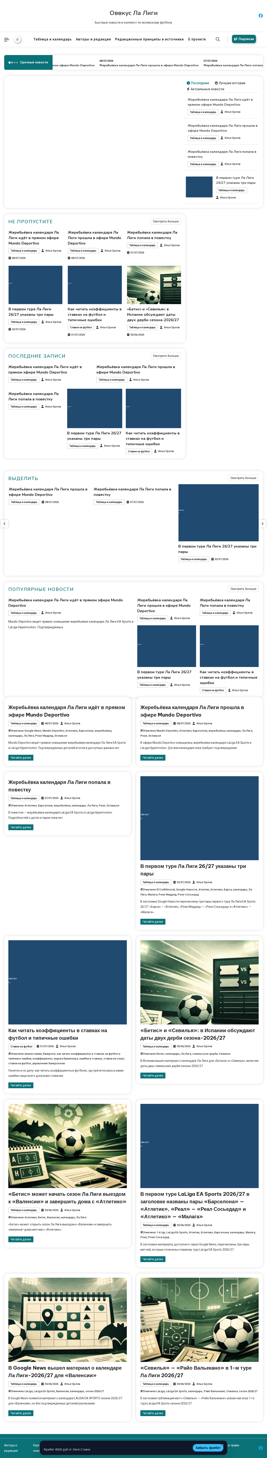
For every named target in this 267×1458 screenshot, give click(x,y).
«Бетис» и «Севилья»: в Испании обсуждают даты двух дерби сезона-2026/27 (153, 314)
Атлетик (203, 889)
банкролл (49, 1053)
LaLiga (28, 1391)
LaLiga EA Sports (177, 1232)
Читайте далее (21, 757)
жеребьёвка (102, 730)
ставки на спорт (113, 1058)
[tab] (198, 83)
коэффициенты (43, 1058)
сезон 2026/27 (95, 1391)
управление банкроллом (48, 1063)
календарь (15, 735)
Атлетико (71, 730)
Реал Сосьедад (188, 894)
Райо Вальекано (214, 1391)
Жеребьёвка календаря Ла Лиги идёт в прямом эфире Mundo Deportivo (34, 238)
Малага (152, 894)
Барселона (86, 730)
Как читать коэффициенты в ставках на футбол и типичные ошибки (95, 314)
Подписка (246, 39)
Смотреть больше (166, 221)
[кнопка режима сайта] (17, 39)
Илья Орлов (233, 111)
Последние (200, 83)
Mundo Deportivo (53, 730)
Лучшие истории (232, 83)
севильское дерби (205, 1053)
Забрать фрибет (208, 1448)
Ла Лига (29, 735)
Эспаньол (60, 735)
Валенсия (53, 1217)
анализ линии (33, 1053)
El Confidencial (165, 889)
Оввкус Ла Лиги (134, 13)
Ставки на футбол (81, 327)
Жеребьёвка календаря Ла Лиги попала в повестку (224, 65)
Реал (143, 735)
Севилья (224, 1053)
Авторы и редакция (93, 39)
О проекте (197, 39)
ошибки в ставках (90, 1058)
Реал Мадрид (44, 735)
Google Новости (186, 889)
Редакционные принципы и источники (149, 39)
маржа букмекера (66, 1058)
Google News (32, 730)
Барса (228, 889)
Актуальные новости (207, 89)
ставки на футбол (19, 1063)
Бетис (160, 1053)
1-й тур (160, 1232)
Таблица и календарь (53, 39)
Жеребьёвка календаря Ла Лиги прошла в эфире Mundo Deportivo (131, 65)
